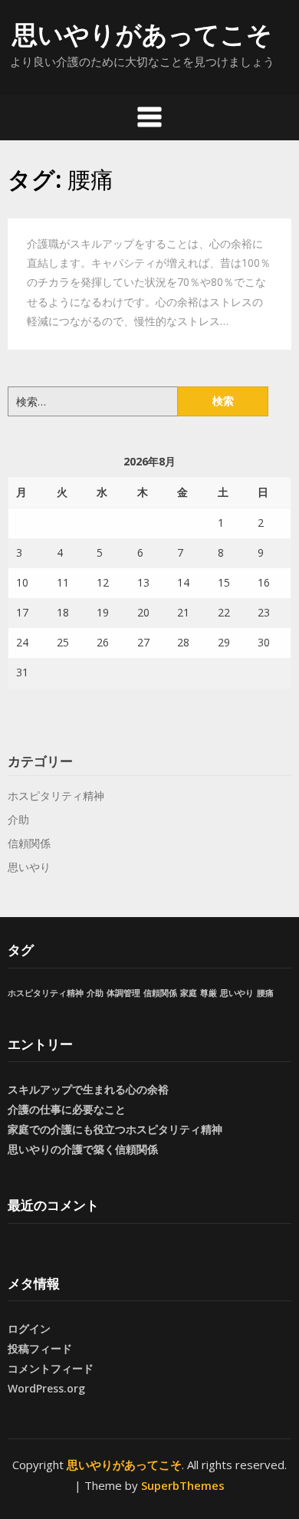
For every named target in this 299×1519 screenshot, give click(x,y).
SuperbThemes (183, 1485)
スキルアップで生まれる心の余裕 (88, 1089)
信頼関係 (29, 843)
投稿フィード (40, 1348)
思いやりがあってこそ (142, 34)
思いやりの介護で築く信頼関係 (83, 1149)
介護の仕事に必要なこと (67, 1109)
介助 (18, 819)
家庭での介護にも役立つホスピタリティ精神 (115, 1129)
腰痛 (265, 993)
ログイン (29, 1328)
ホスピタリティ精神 (56, 795)
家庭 (188, 993)
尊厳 (208, 993)
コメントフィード (51, 1368)
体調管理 (123, 993)
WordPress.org (46, 1388)
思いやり (29, 867)
